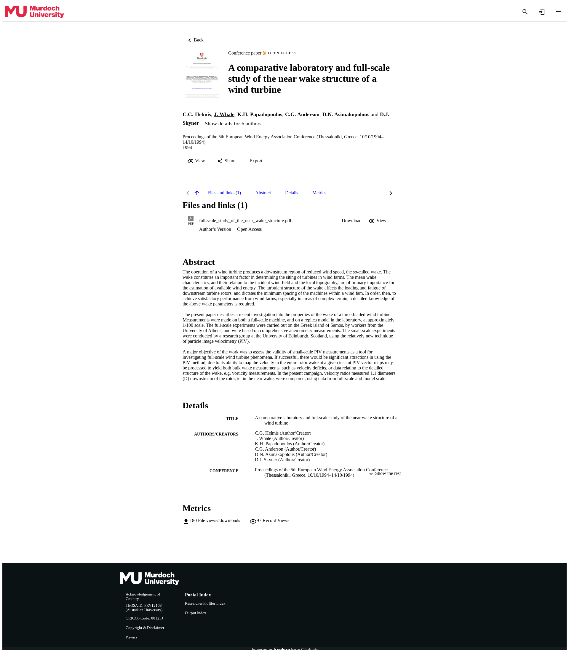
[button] (351, 221)
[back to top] (196, 192)
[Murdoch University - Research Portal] (34, 12)
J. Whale (224, 114)
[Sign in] (542, 12)
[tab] (224, 193)
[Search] (525, 12)
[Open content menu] (558, 11)
